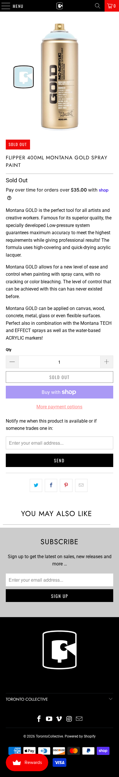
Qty (9, 349)
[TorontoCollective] (59, 6)
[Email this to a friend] (81, 485)
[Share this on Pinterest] (66, 485)
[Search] (97, 6)
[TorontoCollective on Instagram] (69, 719)
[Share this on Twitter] (36, 485)
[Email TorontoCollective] (79, 719)
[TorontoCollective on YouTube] (49, 719)
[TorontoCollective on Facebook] (39, 719)
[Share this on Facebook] (51, 485)
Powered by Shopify (80, 736)
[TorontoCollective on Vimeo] (59, 719)
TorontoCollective (49, 736)
